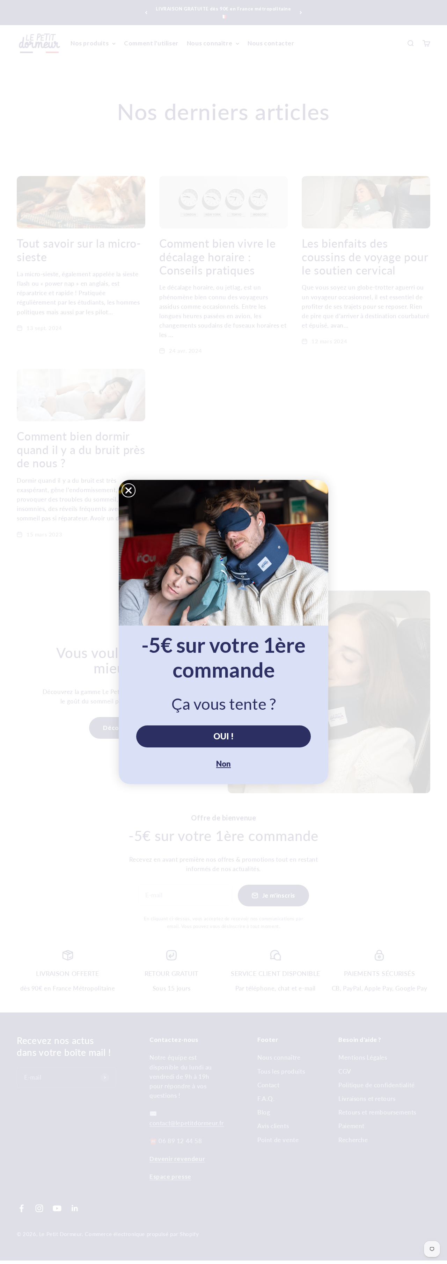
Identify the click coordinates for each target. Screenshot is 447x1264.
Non (223, 763)
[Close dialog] (128, 490)
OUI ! (223, 736)
